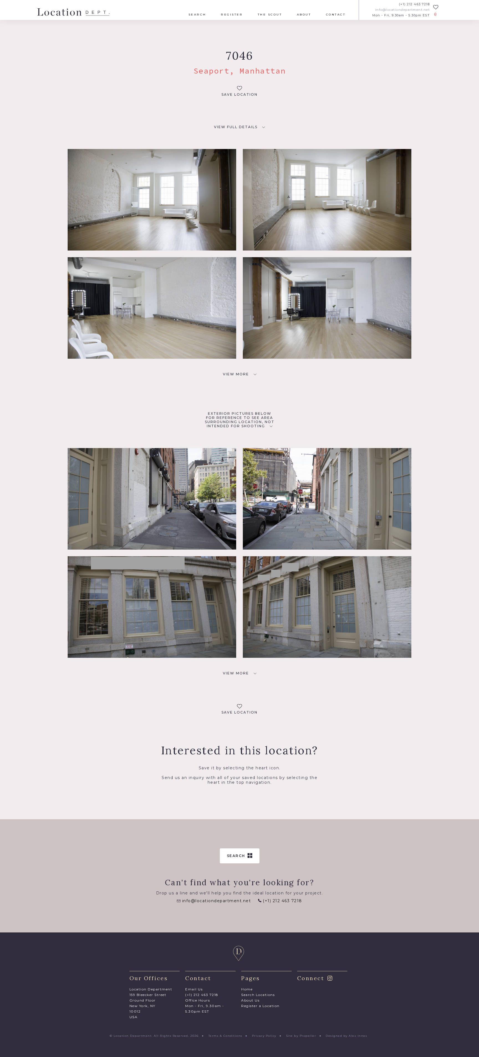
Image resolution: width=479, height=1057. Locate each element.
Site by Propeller (301, 1036)
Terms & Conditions (225, 1036)
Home (247, 989)
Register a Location (260, 1006)
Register (232, 14)
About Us (250, 1000)
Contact (336, 14)
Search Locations (258, 995)
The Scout (270, 14)
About (304, 14)
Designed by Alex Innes (346, 1036)
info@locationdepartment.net (402, 10)
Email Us (194, 989)
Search (197, 14)
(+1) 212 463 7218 (414, 4)
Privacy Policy (264, 1036)
